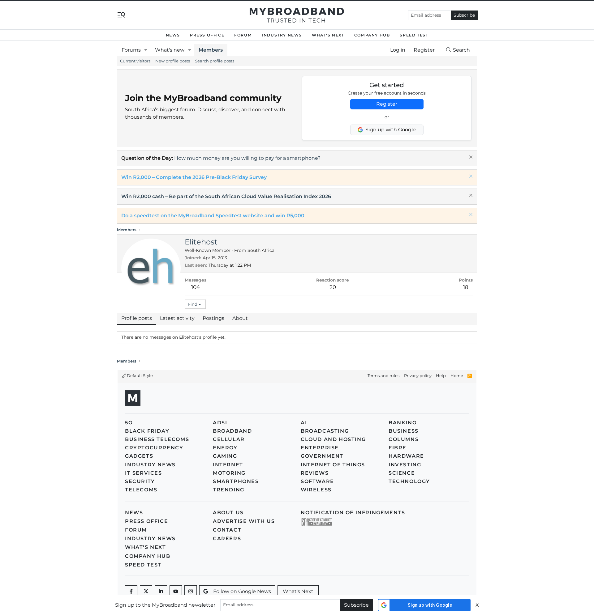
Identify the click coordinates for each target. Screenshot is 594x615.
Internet (228, 465)
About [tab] (240, 318)
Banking (402, 423)
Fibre (398, 448)
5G (128, 423)
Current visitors (135, 60)
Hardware (406, 456)
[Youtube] (176, 591)
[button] (145, 50)
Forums (131, 50)
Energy (225, 448)
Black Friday (147, 431)
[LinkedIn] (161, 591)
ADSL (221, 423)
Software (317, 481)
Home (456, 375)
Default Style (139, 375)
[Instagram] (190, 591)
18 (465, 287)
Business (404, 431)
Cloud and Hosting (333, 439)
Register (386, 104)
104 (195, 287)
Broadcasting (325, 431)
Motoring (229, 473)
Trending (228, 490)
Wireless (316, 490)
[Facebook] (131, 591)
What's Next (328, 35)
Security (140, 481)
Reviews (315, 473)
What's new (169, 50)
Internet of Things (333, 465)
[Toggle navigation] (121, 15)
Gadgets (139, 456)
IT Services (143, 473)
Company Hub (372, 35)
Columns (404, 439)
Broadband (232, 431)
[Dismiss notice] (470, 158)
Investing (405, 465)
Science (402, 473)
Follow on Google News (242, 591)
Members (211, 50)
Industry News (282, 35)
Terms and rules (383, 375)
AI (304, 423)
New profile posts (172, 60)
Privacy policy (418, 375)
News (173, 35)
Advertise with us (244, 521)
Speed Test (414, 35)
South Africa (261, 250)
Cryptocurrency (154, 448)
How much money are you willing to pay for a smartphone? (247, 158)
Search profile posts (214, 60)
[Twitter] (146, 591)
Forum (243, 35)
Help (441, 375)
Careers (227, 538)
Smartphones (236, 481)
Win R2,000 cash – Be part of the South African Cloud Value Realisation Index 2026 (226, 196)
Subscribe (464, 15)
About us (228, 512)
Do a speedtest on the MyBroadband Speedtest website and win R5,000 (212, 215)
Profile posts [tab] (136, 318)
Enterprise (320, 448)
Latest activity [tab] (177, 318)
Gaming (225, 456)
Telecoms (141, 490)
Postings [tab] (213, 318)
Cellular (229, 439)
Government (322, 456)
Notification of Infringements (353, 512)
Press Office (207, 35)
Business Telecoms (157, 439)
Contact (227, 530)
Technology (409, 481)
